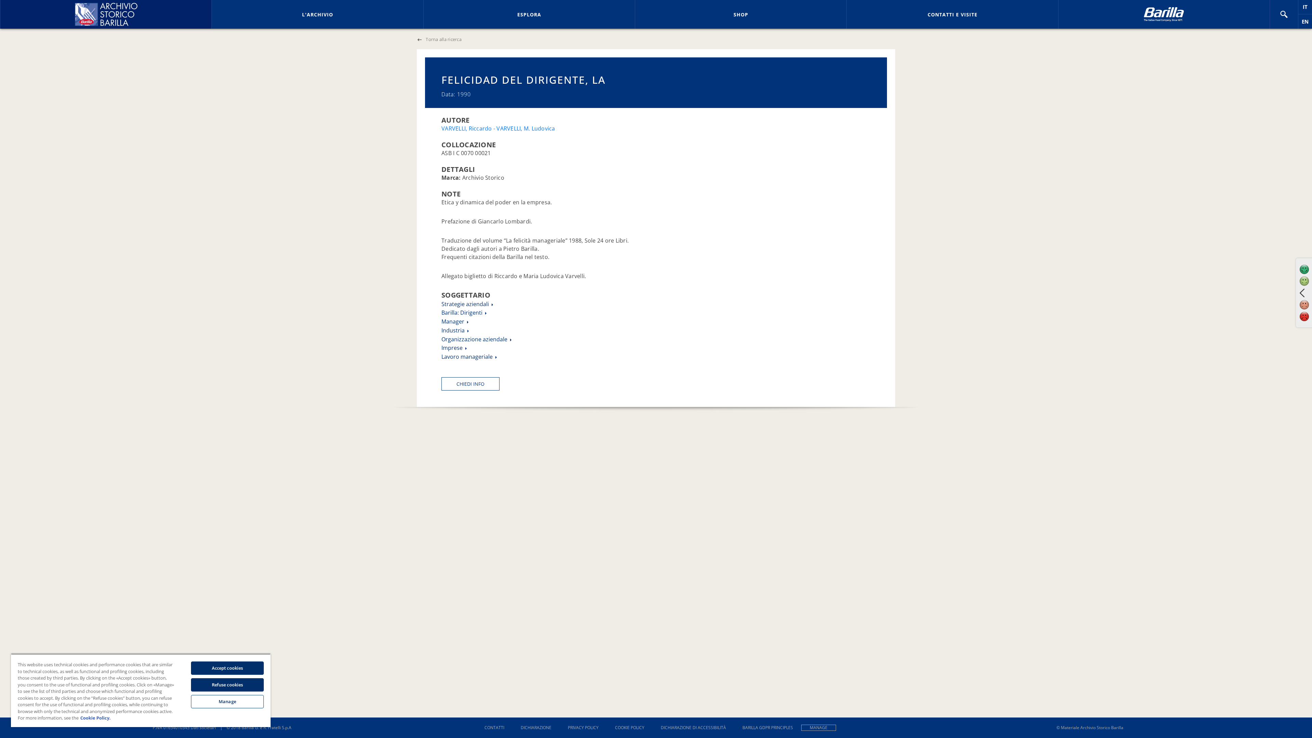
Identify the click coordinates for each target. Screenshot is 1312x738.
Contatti (494, 727)
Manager (453, 321)
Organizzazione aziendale (475, 339)
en (1307, 23)
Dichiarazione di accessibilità (693, 727)
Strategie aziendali (465, 304)
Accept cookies (227, 668)
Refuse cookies (227, 685)
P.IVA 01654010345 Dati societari (184, 727)
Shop (741, 14)
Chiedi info (470, 384)
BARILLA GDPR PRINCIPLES (767, 727)
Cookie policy (629, 727)
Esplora (529, 14)
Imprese (452, 348)
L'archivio (317, 14)
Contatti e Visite (953, 14)
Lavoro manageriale (467, 356)
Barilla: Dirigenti (462, 312)
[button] (1284, 14)
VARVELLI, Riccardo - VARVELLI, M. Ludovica (498, 128)
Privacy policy (583, 727)
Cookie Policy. (95, 718)
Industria (453, 330)
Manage (819, 727)
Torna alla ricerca (444, 39)
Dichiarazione (536, 727)
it (1307, 8)
